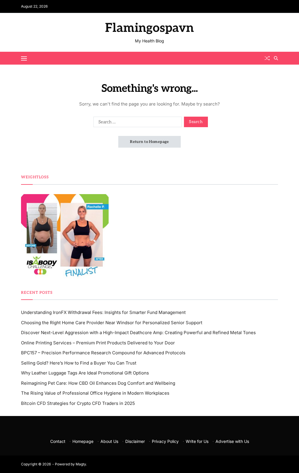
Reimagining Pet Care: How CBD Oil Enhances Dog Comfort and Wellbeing (98, 383)
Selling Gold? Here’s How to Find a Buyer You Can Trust (78, 363)
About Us (109, 441)
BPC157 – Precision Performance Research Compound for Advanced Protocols (103, 352)
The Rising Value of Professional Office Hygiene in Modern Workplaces (95, 393)
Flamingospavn (149, 28)
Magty (81, 464)
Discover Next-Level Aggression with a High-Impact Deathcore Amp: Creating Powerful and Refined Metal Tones (138, 332)
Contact (57, 441)
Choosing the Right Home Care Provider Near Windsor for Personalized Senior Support (111, 322)
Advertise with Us (232, 441)
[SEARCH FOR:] (136, 123)
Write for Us (197, 441)
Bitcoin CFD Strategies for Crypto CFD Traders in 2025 (78, 403)
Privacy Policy (165, 441)
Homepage (82, 441)
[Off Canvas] (24, 58)
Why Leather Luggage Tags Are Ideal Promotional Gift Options (85, 373)
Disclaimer (135, 441)
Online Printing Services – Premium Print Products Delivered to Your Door (98, 343)
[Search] (276, 58)
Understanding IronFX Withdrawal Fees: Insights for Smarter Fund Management (103, 312)
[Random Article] (267, 58)
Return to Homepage (149, 141)
